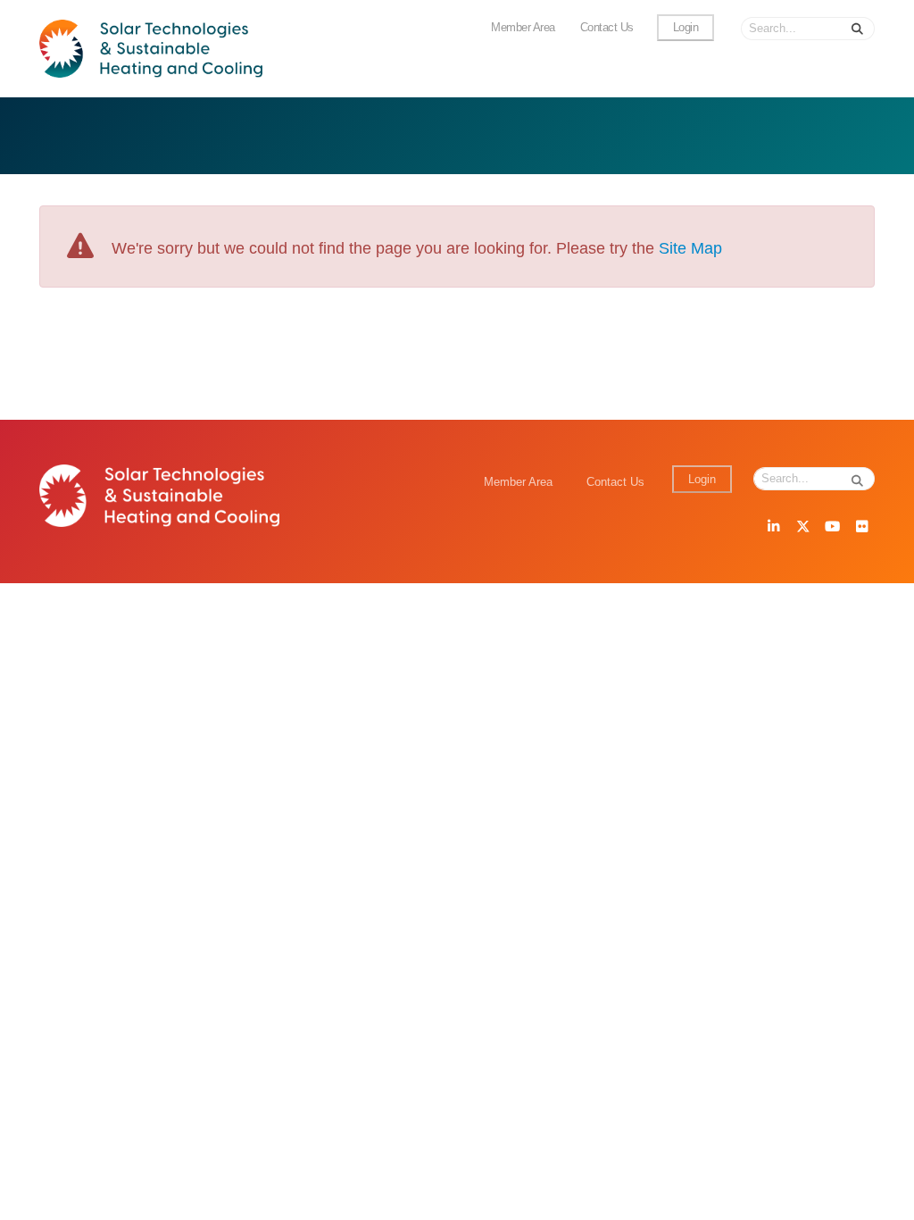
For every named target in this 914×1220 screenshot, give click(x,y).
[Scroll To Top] (882, 1200)
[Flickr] (861, 527)
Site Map (690, 248)
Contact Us (607, 27)
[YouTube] (831, 527)
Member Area (523, 27)
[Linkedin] (772, 527)
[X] (802, 527)
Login (686, 27)
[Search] (858, 28)
